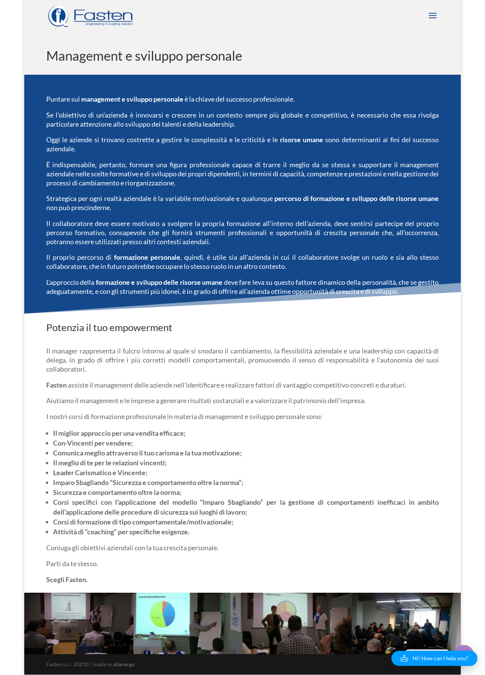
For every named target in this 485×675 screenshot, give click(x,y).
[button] (434, 658)
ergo (124, 664)
